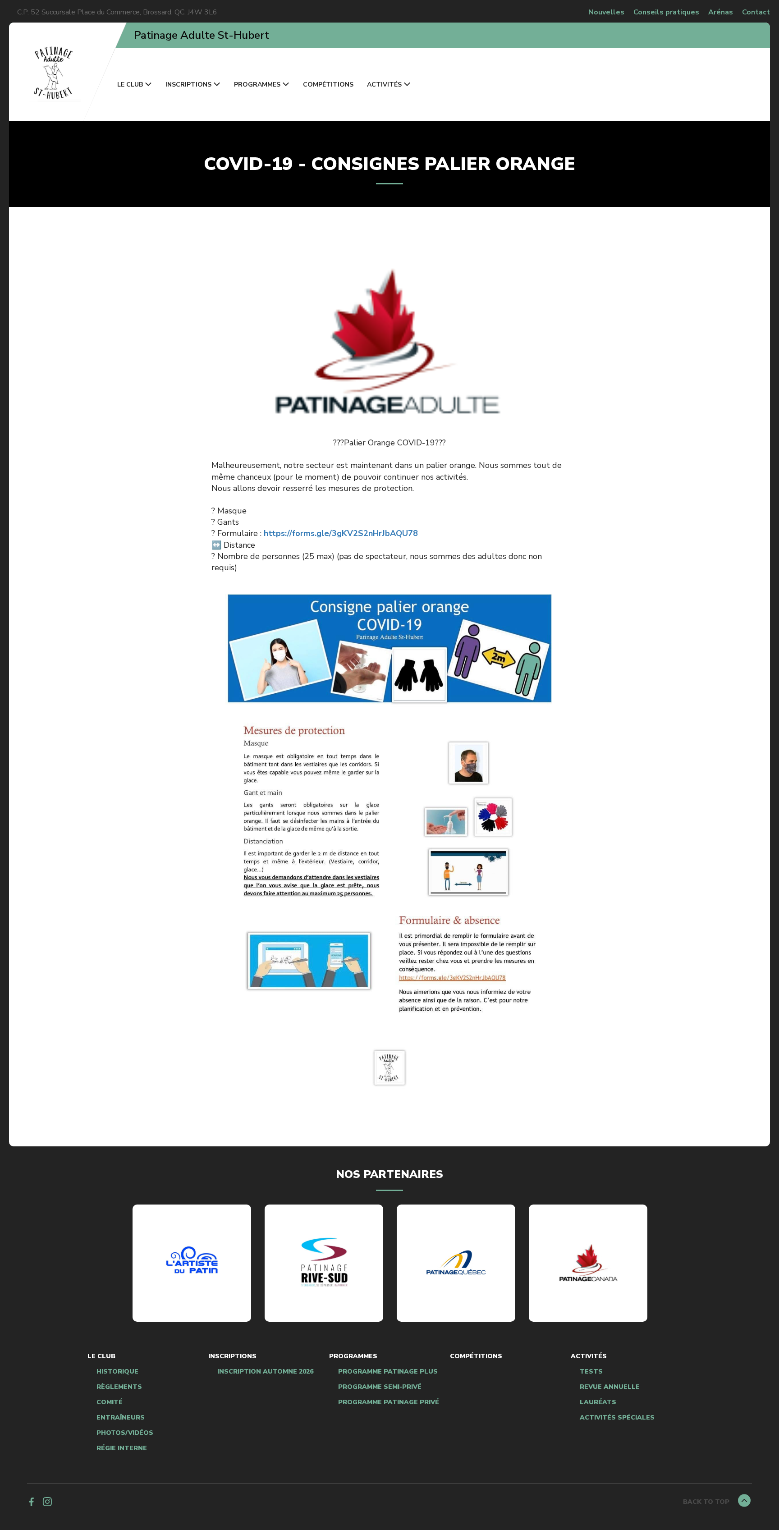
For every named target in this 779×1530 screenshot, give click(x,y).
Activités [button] (384, 84)
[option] (192, 1263)
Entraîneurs (120, 1418)
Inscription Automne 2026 (265, 1372)
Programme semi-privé (380, 1387)
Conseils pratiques (666, 12)
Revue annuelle (610, 1387)
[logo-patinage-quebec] (456, 1263)
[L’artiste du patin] (192, 1262)
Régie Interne (121, 1448)
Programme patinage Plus (388, 1372)
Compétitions (328, 84)
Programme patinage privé (388, 1402)
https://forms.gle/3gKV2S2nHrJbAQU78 (341, 533)
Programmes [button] (257, 84)
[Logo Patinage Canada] (588, 1262)
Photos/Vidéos (124, 1433)
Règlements (119, 1387)
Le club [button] (130, 84)
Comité (109, 1402)
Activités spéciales (617, 1418)
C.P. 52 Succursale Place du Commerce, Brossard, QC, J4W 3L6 (117, 12)
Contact (756, 12)
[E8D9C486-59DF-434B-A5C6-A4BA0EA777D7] (324, 1262)
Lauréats (598, 1402)
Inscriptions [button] (188, 84)
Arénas (720, 12)
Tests (591, 1372)
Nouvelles (606, 12)
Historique (117, 1372)
